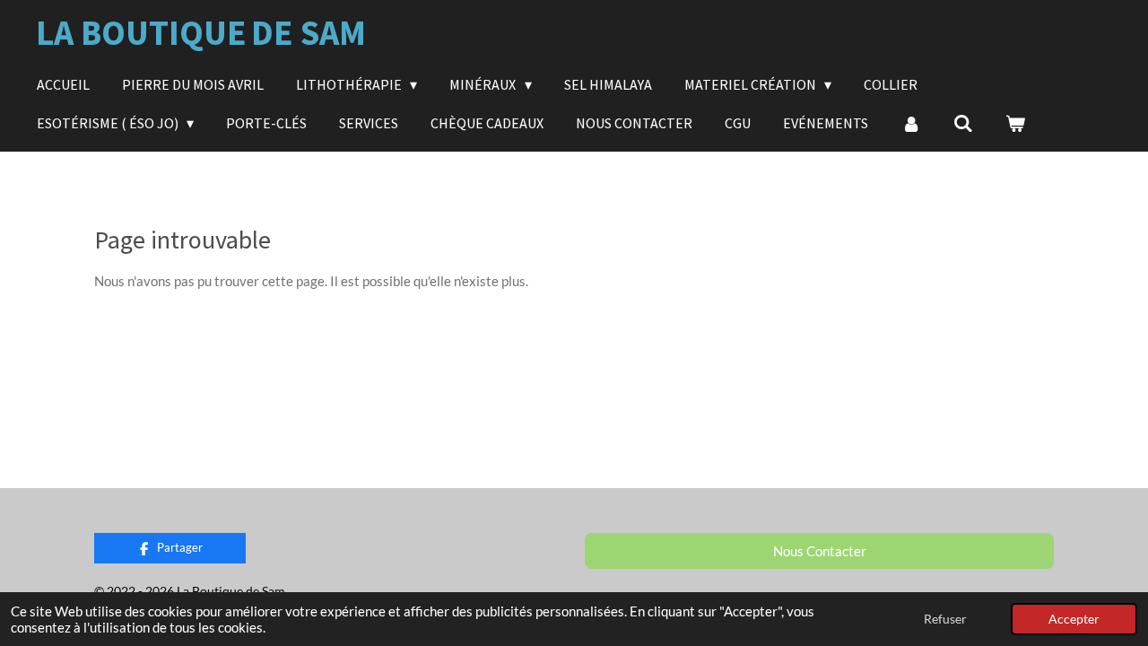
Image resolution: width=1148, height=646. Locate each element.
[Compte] (910, 123)
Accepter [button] (1074, 619)
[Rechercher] (963, 123)
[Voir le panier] (1015, 123)
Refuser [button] (945, 619)
